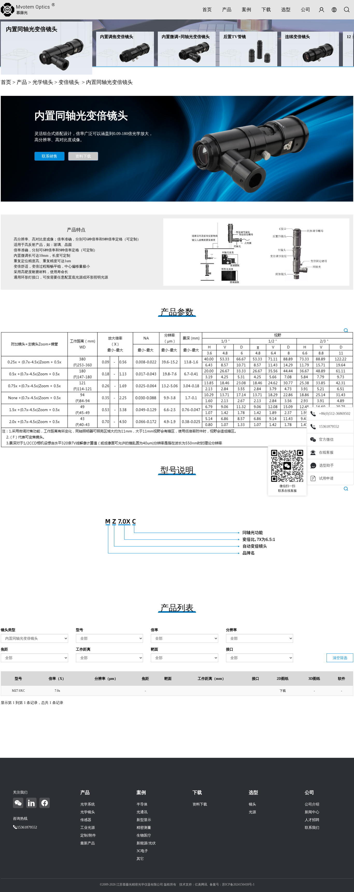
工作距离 (83, 649)
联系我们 (312, 828)
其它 (140, 859)
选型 (286, 9)
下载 (266, 9)
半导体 (142, 804)
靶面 (154, 649)
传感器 (85, 820)
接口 (229, 649)
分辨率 (231, 630)
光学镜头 (42, 82)
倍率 (154, 630)
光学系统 (87, 804)
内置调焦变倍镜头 (116, 36)
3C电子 (142, 851)
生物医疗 (144, 835)
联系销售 (49, 156)
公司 (305, 9)
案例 (246, 9)
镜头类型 (8, 630)
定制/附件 (88, 835)
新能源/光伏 (146, 843)
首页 (207, 9)
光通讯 (142, 812)
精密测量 (144, 828)
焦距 (4, 649)
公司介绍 (312, 804)
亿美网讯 (201, 884)
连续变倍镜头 (297, 36)
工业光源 (87, 828)
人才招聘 (312, 820)
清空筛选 (340, 658)
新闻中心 (312, 812)
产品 (226, 9)
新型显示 (144, 820)
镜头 (252, 804)
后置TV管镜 (234, 36)
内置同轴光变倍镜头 (31, 29)
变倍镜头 (69, 82)
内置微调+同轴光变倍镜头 (186, 36)
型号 (79, 630)
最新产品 (87, 843)
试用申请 (326, 478)
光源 (252, 812)
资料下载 (83, 156)
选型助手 (326, 465)
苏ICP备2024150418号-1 (238, 884)
